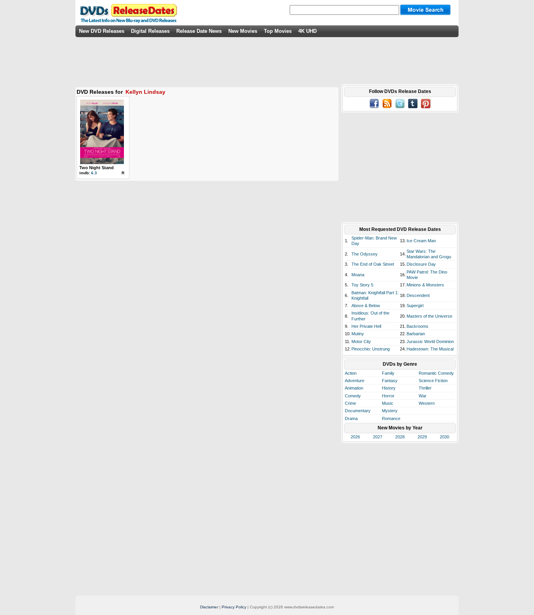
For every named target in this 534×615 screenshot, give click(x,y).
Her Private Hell (366, 326)
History (389, 388)
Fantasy (390, 380)
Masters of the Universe (429, 316)
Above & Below (365, 305)
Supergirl (415, 305)
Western (427, 403)
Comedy (353, 395)
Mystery (390, 410)
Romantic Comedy (436, 373)
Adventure (354, 380)
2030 (444, 436)
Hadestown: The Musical (430, 349)
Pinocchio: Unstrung (370, 349)
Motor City (361, 341)
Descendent (418, 295)
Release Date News (199, 31)
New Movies (242, 31)
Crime (350, 403)
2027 (377, 436)
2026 (355, 436)
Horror (388, 395)
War (422, 395)
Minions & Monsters (425, 284)
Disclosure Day (421, 264)
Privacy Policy (234, 607)
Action (351, 373)
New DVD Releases (101, 31)
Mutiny (357, 333)
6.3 (94, 173)
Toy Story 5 (362, 284)
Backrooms (417, 326)
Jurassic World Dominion (430, 341)
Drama (351, 418)
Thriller (425, 388)
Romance (391, 418)
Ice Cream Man (421, 240)
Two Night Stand (96, 167)
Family (388, 373)
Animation (354, 388)
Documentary (358, 410)
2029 (422, 436)
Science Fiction (433, 380)
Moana (357, 274)
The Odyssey (364, 254)
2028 (400, 436)
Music (387, 403)
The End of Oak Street (372, 264)
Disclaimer (209, 607)
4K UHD (307, 31)
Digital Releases (150, 31)
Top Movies (278, 31)
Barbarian (416, 333)
